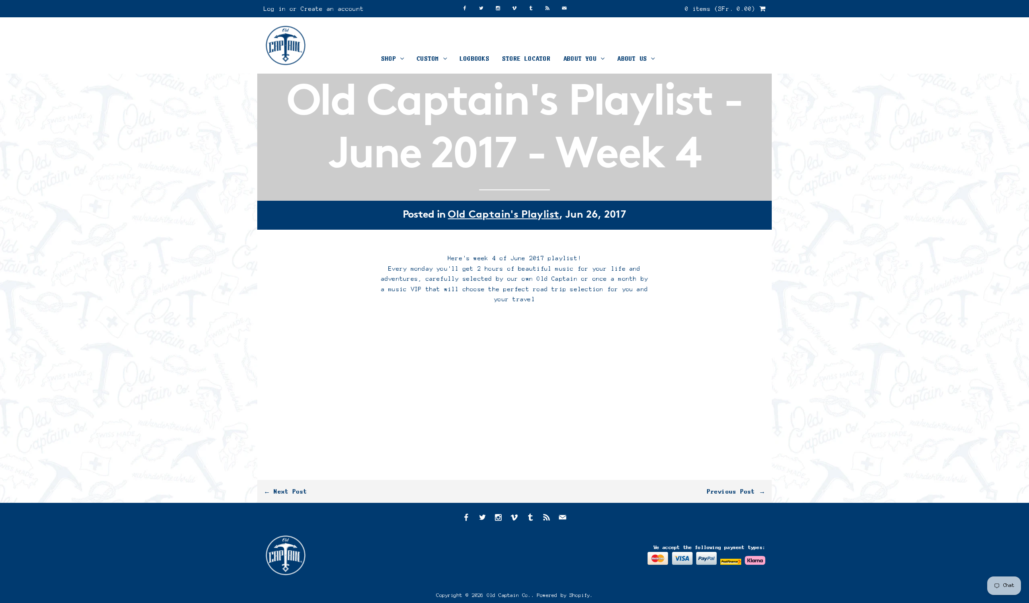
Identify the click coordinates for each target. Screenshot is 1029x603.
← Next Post (285, 491)
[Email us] (564, 8)
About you (582, 58)
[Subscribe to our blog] (547, 8)
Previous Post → (736, 491)
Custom (430, 58)
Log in (275, 8)
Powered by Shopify (563, 595)
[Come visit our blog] (531, 8)
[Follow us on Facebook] (464, 8)
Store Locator (526, 58)
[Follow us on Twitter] (481, 8)
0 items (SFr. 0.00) (722, 8)
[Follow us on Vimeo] (514, 8)
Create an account (332, 8)
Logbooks (475, 58)
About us (634, 58)
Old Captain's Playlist (503, 215)
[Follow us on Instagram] (498, 8)
